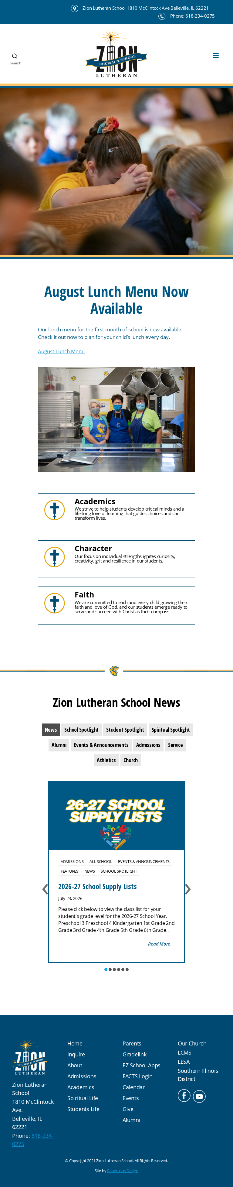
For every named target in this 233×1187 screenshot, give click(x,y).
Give (128, 1109)
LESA (184, 1061)
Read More (159, 944)
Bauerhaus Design (122, 1170)
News (89, 871)
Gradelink (135, 1054)
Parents (132, 1043)
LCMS (184, 1052)
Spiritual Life (82, 1098)
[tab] (51, 729)
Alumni (131, 1120)
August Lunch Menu (61, 351)
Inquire (76, 1054)
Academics (80, 1087)
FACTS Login (138, 1076)
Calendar (134, 1087)
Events (131, 1098)
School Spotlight (119, 871)
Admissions (72, 861)
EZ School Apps (141, 1065)
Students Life (83, 1109)
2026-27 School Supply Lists (97, 886)
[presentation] (51, 729)
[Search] (12, 43)
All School (100, 861)
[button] (105, 969)
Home (75, 1043)
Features (69, 871)
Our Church (192, 1043)
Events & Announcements (144, 861)
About (74, 1065)
